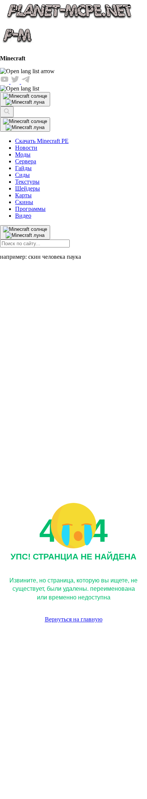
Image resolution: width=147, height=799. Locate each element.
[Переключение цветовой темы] (25, 124)
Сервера (25, 161)
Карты (23, 195)
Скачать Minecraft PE (42, 141)
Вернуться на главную (74, 619)
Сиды (22, 175)
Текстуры (27, 181)
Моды (23, 154)
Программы (30, 209)
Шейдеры (27, 188)
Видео (23, 215)
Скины (24, 202)
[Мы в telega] (25, 81)
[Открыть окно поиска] (7, 111)
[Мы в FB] (5, 81)
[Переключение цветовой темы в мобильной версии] (25, 99)
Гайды (23, 168)
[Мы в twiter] (16, 81)
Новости (26, 147)
